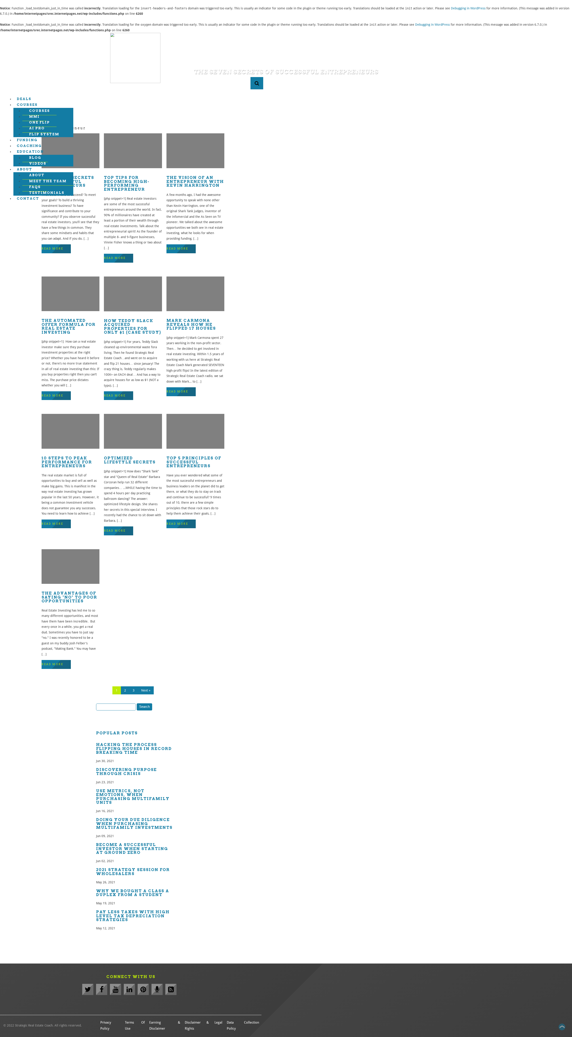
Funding (27, 140)
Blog (35, 158)
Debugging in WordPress (468, 8)
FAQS (35, 187)
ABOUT (24, 169)
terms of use (135, 1025)
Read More (52, 248)
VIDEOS (37, 163)
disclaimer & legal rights (203, 1025)
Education (30, 152)
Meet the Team (48, 181)
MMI (34, 117)
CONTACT (28, 199)
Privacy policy (105, 1025)
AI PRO (37, 128)
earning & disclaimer (165, 1025)
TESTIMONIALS (46, 193)
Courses (27, 105)
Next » (145, 690)
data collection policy (243, 1025)
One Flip (39, 122)
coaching (29, 146)
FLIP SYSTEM (44, 134)
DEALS (24, 99)
